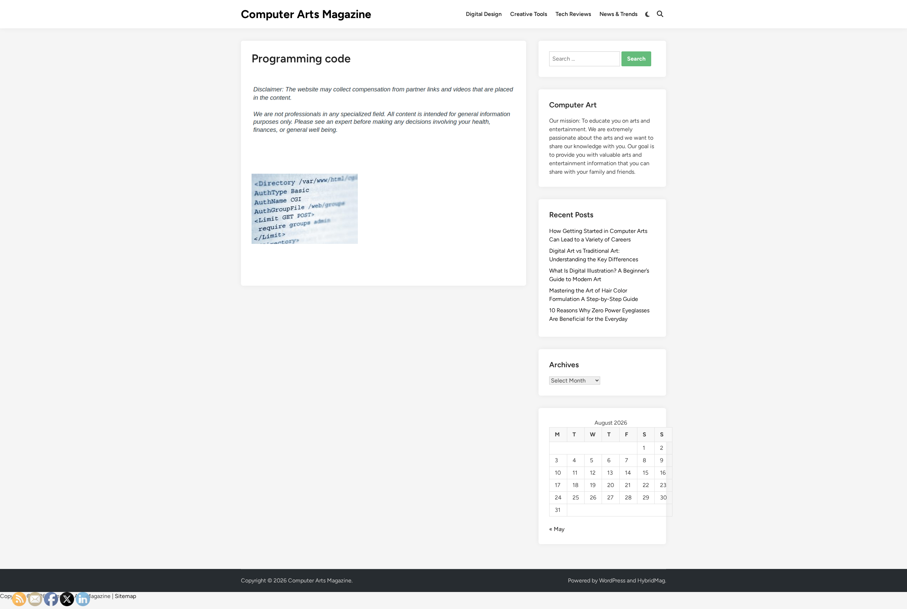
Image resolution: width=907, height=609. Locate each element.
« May (556, 529)
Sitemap (125, 596)
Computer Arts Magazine (306, 14)
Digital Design (484, 14)
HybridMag (651, 580)
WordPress (612, 580)
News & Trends (618, 14)
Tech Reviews (573, 14)
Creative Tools (528, 14)
